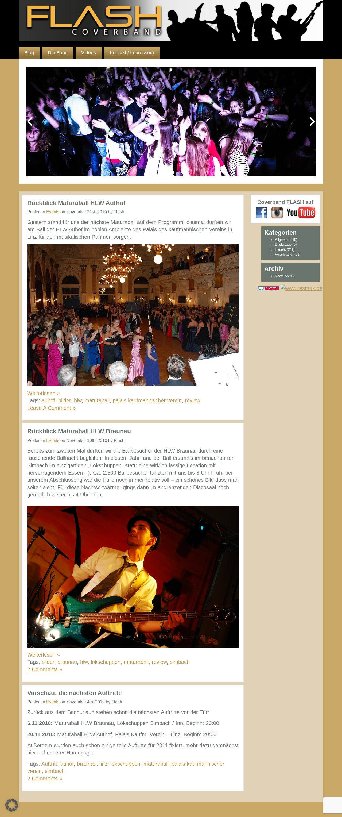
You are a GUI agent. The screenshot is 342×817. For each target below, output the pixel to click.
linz (103, 764)
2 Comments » (44, 669)
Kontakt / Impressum (132, 52)
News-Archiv (284, 276)
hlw (77, 400)
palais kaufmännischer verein (147, 400)
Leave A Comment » (51, 408)
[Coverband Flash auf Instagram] (277, 212)
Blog (29, 52)
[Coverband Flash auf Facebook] (261, 212)
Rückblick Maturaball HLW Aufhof (76, 202)
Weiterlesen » (43, 393)
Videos (88, 52)
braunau (67, 662)
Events (52, 212)
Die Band (58, 52)
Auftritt (49, 764)
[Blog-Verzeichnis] (268, 288)
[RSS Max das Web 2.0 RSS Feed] (301, 288)
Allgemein (282, 240)
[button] (12, 805)
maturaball (97, 400)
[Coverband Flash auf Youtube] (301, 212)
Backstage (283, 244)
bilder (64, 400)
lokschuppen (106, 662)
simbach (180, 662)
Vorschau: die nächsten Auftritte (74, 692)
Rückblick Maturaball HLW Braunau (79, 431)
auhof (48, 400)
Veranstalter (284, 254)
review (192, 400)
